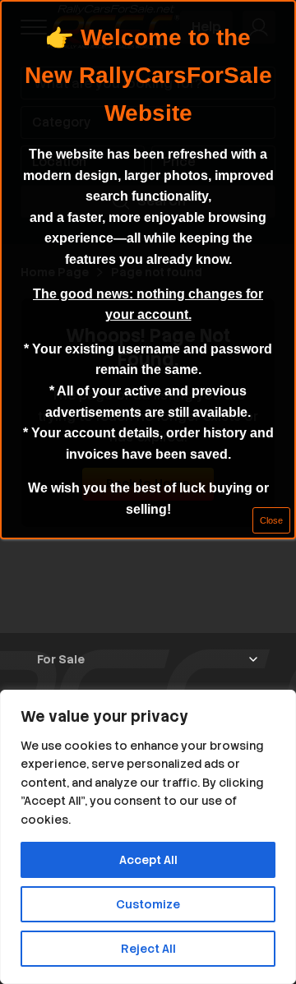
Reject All (148, 948)
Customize (148, 904)
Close (271, 520)
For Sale (61, 659)
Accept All (148, 859)
